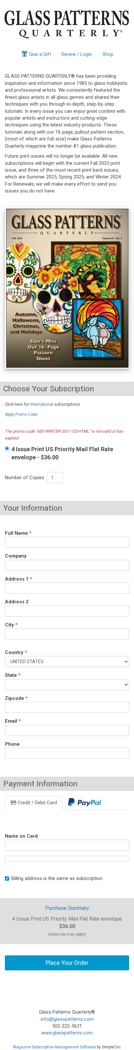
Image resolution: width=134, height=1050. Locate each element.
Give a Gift (40, 54)
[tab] (84, 803)
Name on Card (21, 836)
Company (16, 556)
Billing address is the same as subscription (56, 878)
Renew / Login (76, 54)
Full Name (18, 533)
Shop (108, 54)
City (11, 625)
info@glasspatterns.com (67, 1019)
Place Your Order (67, 962)
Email (13, 721)
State (12, 675)
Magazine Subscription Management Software (54, 1047)
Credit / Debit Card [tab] (36, 803)
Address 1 (18, 579)
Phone (12, 744)
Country (16, 652)
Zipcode (16, 698)
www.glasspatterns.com (67, 1033)
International (41, 404)
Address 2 (17, 602)
